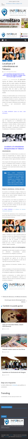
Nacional (4, 60)
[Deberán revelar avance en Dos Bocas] (14, 334)
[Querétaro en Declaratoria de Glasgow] (14, 357)
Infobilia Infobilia (13, 71)
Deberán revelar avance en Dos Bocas (13, 349)
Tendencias (10, 60)
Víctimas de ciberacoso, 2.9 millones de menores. (15, 296)
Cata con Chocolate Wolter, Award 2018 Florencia (12, 325)
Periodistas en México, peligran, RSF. (14, 3)
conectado (14, 385)
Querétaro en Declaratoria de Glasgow (14, 372)
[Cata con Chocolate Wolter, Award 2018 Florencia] (14, 310)
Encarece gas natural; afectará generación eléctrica (15, 301)
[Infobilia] (14, 32)
